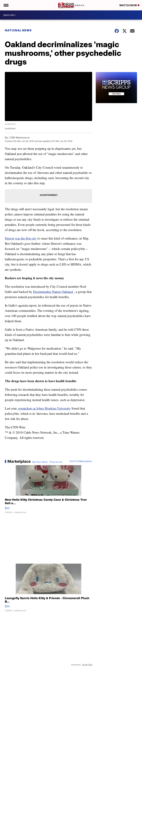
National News (18, 30)
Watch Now (128, 5)
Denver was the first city (21, 238)
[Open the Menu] (6, 5)
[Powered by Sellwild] (87, 665)
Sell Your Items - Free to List (47, 462)
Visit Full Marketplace (80, 461)
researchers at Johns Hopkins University (44, 408)
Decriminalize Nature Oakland (53, 291)
